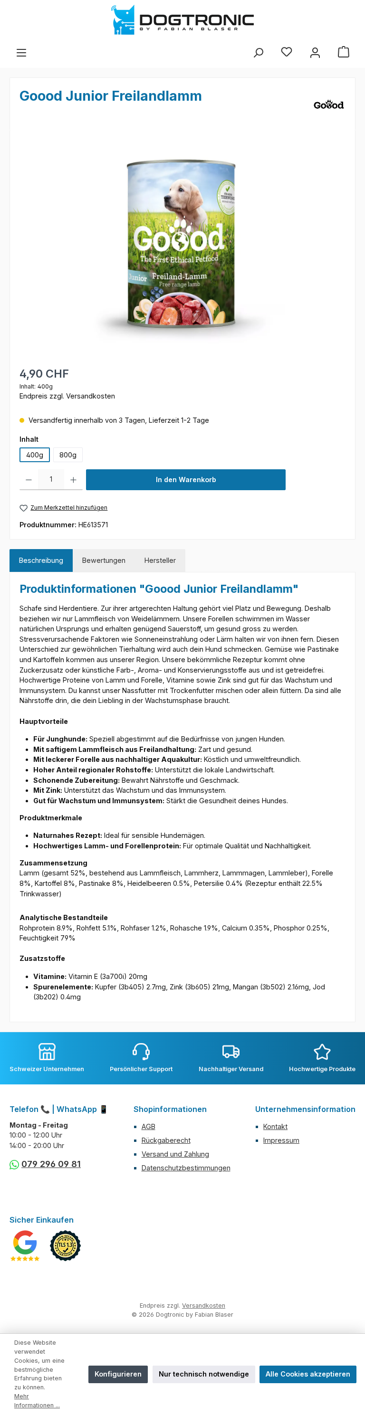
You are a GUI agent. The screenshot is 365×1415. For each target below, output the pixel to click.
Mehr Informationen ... (37, 1401)
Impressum (281, 1140)
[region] (182, 242)
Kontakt (275, 1126)
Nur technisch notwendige (204, 1374)
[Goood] (329, 104)
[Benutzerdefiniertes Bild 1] (25, 1245)
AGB (148, 1126)
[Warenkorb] (343, 52)
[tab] (41, 560)
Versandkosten (203, 1305)
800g (68, 455)
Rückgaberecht (166, 1140)
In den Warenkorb (186, 479)
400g (34, 455)
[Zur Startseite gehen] (182, 20)
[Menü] (21, 52)
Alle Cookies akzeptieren (308, 1374)
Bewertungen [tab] (103, 560)
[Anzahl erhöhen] (73, 479)
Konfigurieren (118, 1374)
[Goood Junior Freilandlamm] (182, 242)
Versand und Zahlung (175, 1154)
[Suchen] (258, 52)
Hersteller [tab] (160, 560)
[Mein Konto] (315, 52)
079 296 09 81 (51, 1164)
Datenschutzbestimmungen (186, 1168)
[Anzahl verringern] (28, 479)
